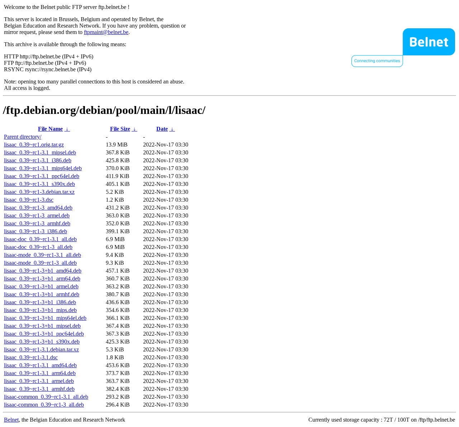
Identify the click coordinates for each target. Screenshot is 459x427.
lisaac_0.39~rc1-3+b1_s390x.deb (42, 342)
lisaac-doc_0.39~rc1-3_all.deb (38, 247)
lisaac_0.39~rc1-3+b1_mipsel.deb (42, 326)
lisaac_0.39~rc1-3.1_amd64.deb (40, 365)
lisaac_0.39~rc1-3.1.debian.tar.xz (41, 349)
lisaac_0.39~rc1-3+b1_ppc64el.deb (44, 334)
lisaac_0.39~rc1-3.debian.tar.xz (39, 192)
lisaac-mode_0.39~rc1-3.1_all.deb (42, 255)
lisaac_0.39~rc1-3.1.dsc (31, 357)
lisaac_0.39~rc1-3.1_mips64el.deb (43, 168)
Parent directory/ (22, 137)
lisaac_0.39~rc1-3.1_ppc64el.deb (41, 176)
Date (162, 129)
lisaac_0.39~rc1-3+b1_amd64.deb (42, 271)
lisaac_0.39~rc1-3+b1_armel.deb (41, 286)
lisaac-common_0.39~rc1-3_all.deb (44, 405)
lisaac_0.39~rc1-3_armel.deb (37, 215)
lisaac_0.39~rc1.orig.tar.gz (34, 144)
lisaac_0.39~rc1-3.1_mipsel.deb (40, 152)
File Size (120, 129)
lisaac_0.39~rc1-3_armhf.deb (37, 223)
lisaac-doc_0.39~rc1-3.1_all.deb (40, 239)
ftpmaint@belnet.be (106, 32)
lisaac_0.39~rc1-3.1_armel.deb (39, 381)
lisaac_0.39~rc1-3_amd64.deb (38, 208)
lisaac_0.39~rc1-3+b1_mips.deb (40, 310)
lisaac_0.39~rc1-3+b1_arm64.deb (42, 278)
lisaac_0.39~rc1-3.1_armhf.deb (39, 389)
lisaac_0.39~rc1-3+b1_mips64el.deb (45, 318)
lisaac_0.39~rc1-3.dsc (28, 200)
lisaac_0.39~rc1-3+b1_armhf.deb (41, 294)
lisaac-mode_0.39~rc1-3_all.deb (40, 263)
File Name (50, 129)
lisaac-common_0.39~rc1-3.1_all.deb (46, 397)
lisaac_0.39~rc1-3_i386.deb (35, 231)
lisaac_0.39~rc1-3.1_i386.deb (37, 160)
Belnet (11, 420)
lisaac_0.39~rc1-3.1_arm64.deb (40, 373)
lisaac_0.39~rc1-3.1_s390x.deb (39, 184)
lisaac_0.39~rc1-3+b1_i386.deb (40, 302)
